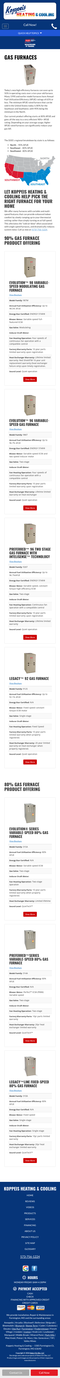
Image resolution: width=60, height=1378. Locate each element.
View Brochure (15, 295)
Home (30, 1195)
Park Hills (49, 1335)
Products (30, 1213)
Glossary (30, 1249)
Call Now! (30, 24)
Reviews (30, 1201)
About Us (30, 1231)
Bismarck (19, 1325)
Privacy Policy (30, 1237)
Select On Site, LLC (37, 1353)
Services (30, 1219)
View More (30, 379)
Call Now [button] (44, 1372)
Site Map (30, 1243)
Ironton (27, 1331)
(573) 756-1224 (39, 229)
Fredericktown (41, 1328)
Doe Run (16, 1328)
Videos (30, 1207)
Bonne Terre (32, 1325)
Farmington (27, 1328)
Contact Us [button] (15, 1372)
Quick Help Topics (29, 33)
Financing (30, 1225)
